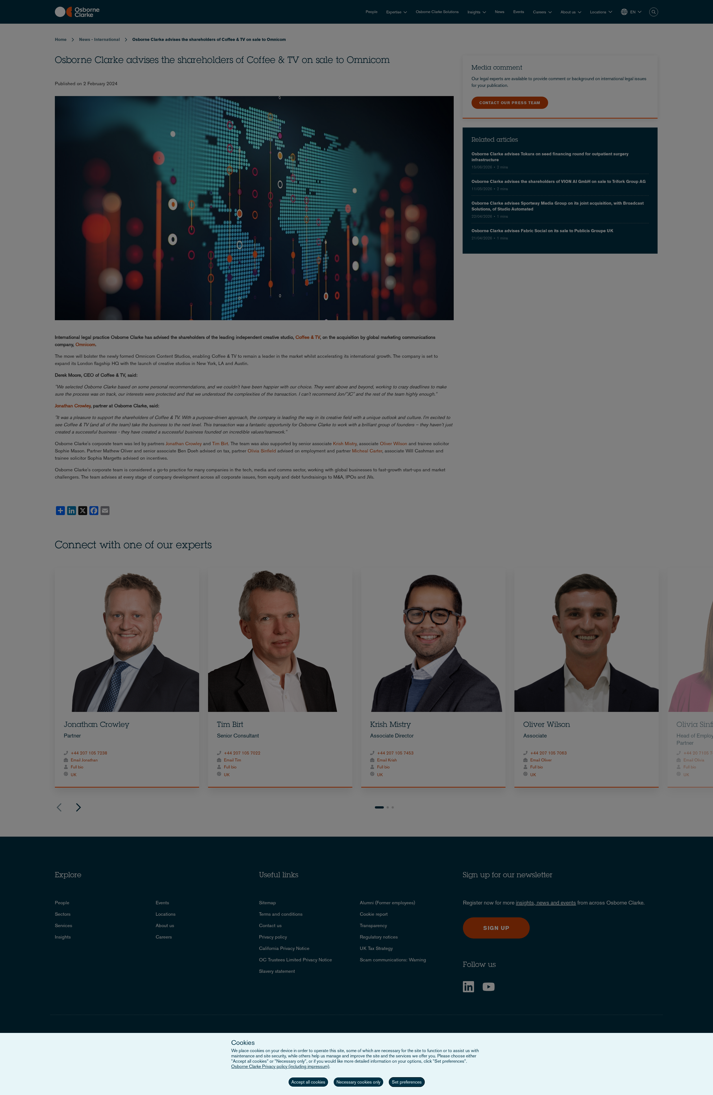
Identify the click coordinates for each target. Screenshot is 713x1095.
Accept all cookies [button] (308, 1082)
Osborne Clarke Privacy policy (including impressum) (280, 1066)
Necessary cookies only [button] (358, 1082)
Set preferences (407, 1082)
